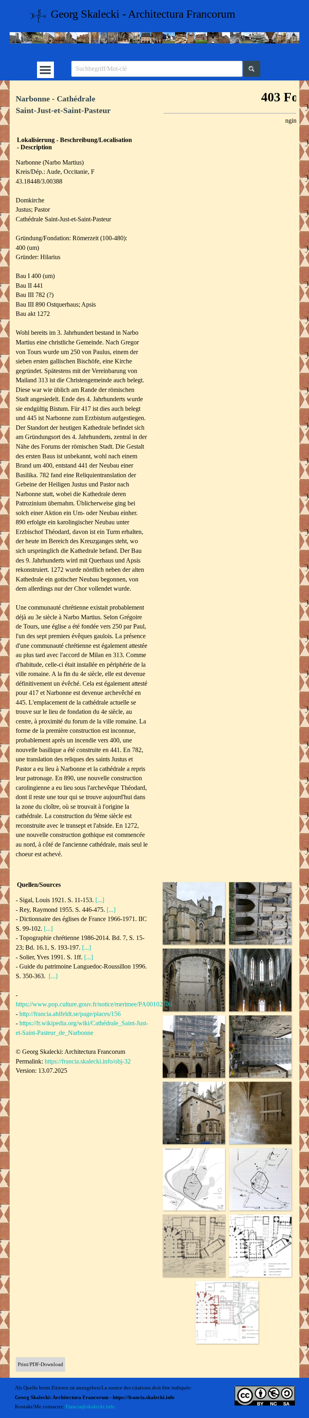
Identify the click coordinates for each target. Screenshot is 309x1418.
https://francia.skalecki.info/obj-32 (88, 1061)
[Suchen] (252, 69)
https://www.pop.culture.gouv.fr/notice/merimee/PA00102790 (94, 1004)
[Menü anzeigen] (45, 70)
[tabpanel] (82, 105)
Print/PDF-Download (40, 1364)
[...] (99, 900)
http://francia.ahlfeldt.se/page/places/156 (70, 1013)
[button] (194, 913)
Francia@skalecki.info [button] (90, 1407)
